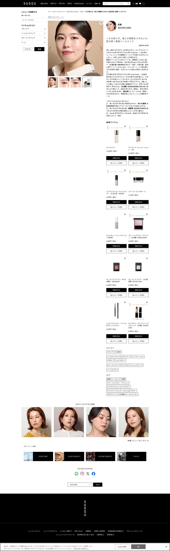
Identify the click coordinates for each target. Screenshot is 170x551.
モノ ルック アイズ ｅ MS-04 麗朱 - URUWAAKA (116, 280)
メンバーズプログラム (50, 531)
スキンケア (110, 352)
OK (138, 547)
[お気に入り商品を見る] (140, 3)
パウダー (110, 360)
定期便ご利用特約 (99, 531)
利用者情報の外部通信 (115, 531)
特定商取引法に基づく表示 (85, 534)
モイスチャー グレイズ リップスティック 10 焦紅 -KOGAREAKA (138, 325)
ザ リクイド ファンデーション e (117, 390)
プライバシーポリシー (133, 531)
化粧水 (118, 352)
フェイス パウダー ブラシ (125, 81)
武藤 (81, 11)
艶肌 (123, 379)
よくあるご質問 (65, 531)
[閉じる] (166, 546)
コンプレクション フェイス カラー (118, 387)
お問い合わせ (78, 531)
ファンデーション (138, 356)
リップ (140, 365)
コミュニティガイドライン (64, 534)
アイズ (124, 365)
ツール (109, 370)
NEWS (69, 3)
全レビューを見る (116, 163)
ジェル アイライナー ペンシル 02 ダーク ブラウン (117, 324)
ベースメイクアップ (113, 356)
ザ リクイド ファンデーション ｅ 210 (138, 148)
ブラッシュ (132, 365)
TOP (49, 11)
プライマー (126, 356)
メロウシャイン (112, 394)
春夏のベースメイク (113, 379)
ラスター (133, 390)
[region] (85, 547)
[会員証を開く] (137, 3)
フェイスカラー (120, 360)
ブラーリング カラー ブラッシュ (118, 383)
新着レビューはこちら (137, 440)
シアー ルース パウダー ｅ (137, 191)
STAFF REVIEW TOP (59, 11)
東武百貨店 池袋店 (72, 11)
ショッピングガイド (34, 531)
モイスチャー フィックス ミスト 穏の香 (116, 236)
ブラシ (115, 370)
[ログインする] (133, 4)
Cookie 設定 (122, 547)
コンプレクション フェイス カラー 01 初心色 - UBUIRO (116, 192)
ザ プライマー (111, 147)
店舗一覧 (97, 3)
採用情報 (109, 534)
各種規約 (88, 531)
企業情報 (99, 534)
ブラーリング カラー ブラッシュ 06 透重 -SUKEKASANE (138, 236)
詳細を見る (116, 158)
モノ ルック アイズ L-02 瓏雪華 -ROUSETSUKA (138, 280)
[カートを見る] (143, 3)
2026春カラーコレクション (128, 394)
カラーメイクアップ (113, 365)
